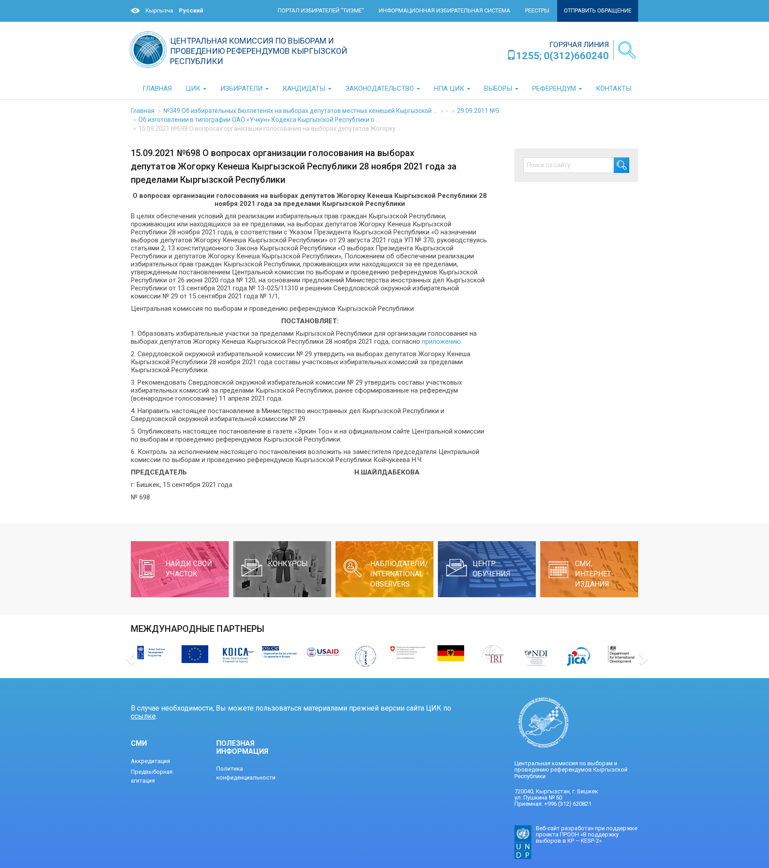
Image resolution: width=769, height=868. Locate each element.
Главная (142, 110)
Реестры (537, 10)
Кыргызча (159, 10)
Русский (191, 10)
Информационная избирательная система (444, 10)
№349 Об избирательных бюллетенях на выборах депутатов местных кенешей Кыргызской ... (300, 110)
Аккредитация (150, 761)
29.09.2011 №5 (478, 110)
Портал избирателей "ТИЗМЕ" (321, 10)
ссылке (143, 716)
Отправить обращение (597, 10)
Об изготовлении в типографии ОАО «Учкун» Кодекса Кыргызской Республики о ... (259, 119)
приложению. (442, 342)
